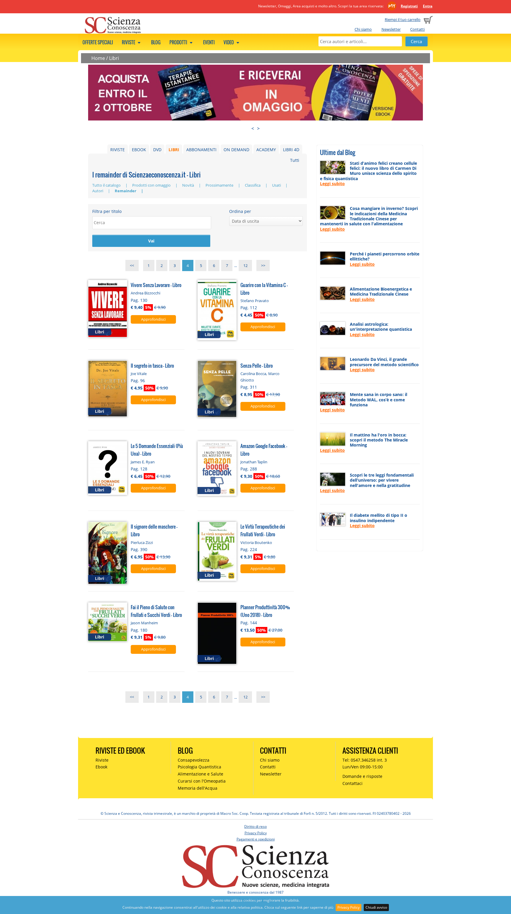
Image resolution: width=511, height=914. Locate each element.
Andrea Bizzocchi (145, 293)
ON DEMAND (236, 149)
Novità (188, 185)
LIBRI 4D (291, 149)
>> (263, 265)
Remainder (126, 190)
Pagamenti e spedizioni (256, 839)
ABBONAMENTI (201, 149)
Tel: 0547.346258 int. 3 (364, 760)
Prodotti (178, 42)
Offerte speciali (98, 42)
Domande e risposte (362, 776)
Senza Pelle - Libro (256, 365)
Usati (277, 185)
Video (229, 42)
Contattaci (352, 783)
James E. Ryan (143, 462)
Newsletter (391, 29)
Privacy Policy (348, 907)
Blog (156, 42)
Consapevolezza (193, 760)
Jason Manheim (144, 622)
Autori (98, 190)
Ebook (101, 767)
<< (132, 265)
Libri (114, 58)
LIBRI (174, 149)
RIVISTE (117, 149)
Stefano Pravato (254, 300)
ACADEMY (266, 149)
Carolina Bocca (253, 373)
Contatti (417, 29)
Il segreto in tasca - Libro (152, 365)
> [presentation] (258, 128)
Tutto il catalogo (107, 185)
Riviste (129, 42)
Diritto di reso (255, 826)
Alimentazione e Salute (200, 774)
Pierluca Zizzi (142, 542)
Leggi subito (332, 183)
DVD (157, 149)
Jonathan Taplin (253, 462)
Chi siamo (363, 29)
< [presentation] (252, 128)
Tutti (294, 160)
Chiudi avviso (376, 907)
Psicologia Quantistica (199, 767)
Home (98, 58)
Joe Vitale (139, 373)
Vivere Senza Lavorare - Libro (156, 284)
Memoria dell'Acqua (197, 788)
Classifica (253, 185)
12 (245, 265)
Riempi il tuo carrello (403, 19)
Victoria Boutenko (256, 542)
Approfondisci (153, 319)
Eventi (209, 42)
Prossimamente (220, 185)
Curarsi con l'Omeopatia (202, 781)
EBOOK (139, 149)
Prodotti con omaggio (152, 185)
